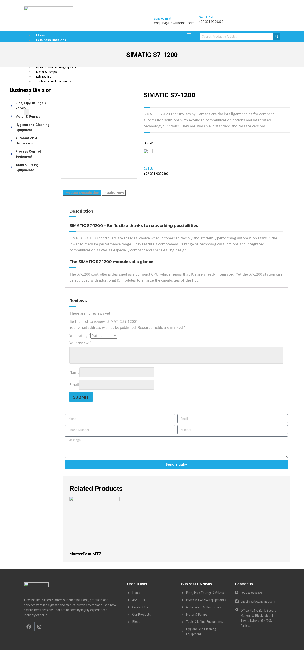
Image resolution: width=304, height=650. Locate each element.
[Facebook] (28, 626)
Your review (80, 342)
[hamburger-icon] (189, 33)
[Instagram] (39, 626)
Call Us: (149, 168)
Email (74, 384)
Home (40, 35)
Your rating (79, 335)
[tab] (82, 193)
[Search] (276, 36)
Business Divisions (51, 40)
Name (74, 372)
